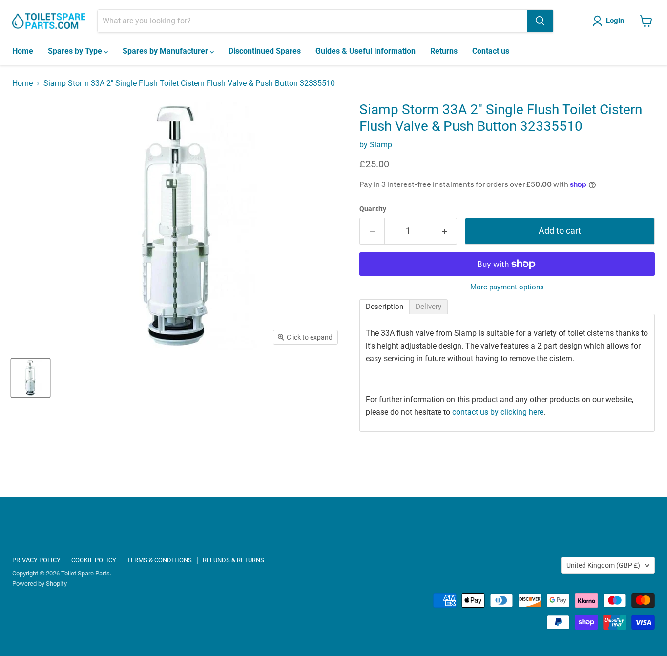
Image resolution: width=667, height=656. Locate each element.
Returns (444, 51)
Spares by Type (76, 51)
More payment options (507, 287)
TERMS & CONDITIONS (159, 560)
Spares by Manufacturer (166, 51)
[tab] (384, 306)
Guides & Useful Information (365, 51)
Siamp (381, 144)
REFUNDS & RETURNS (233, 560)
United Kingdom (603, 565)
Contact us (490, 51)
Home (22, 51)
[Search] (540, 21)
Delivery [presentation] (428, 306)
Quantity (372, 209)
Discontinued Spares (265, 51)
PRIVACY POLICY (36, 560)
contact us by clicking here (497, 412)
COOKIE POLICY (93, 560)
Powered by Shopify (39, 583)
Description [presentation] (384, 306)
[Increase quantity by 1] (444, 231)
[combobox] (312, 21)
